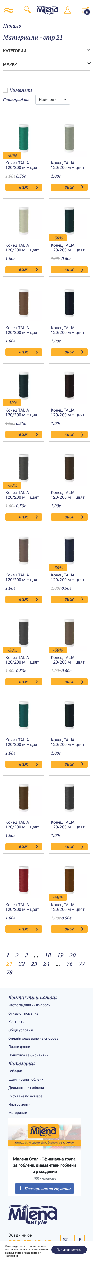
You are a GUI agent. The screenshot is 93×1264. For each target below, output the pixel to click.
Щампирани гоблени (25, 1079)
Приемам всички (69, 1249)
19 (60, 955)
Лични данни (19, 1047)
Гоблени (15, 1071)
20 (72, 955)
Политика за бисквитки (28, 1055)
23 (34, 963)
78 (9, 972)
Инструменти (19, 1104)
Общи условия (20, 1030)
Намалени (20, 90)
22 (22, 963)
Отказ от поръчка (23, 1013)
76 (69, 963)
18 (48, 955)
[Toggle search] (27, 10)
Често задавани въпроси (29, 1005)
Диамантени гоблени (26, 1088)
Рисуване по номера (25, 1096)
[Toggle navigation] (9, 10)
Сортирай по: (16, 99)
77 (82, 963)
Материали (17, 1113)
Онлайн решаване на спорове (33, 1038)
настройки (11, 1255)
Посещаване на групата (48, 1188)
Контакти (16, 1022)
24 (46, 963)
